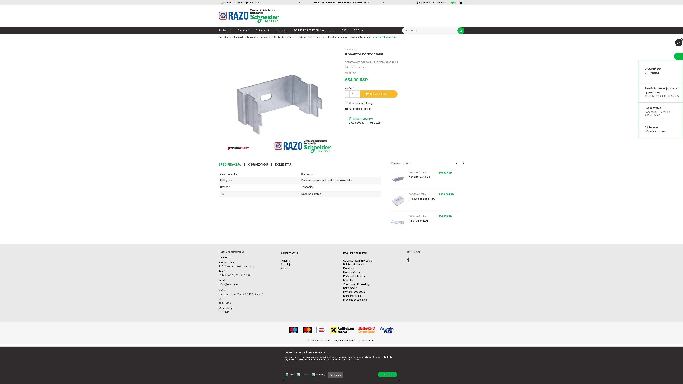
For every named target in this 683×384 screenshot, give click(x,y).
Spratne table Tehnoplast (312, 37)
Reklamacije (350, 288)
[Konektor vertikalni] (398, 179)
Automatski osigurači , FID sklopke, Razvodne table (272, 37)
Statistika (305, 374)
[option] (359, 2)
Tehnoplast (307, 187)
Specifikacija (230, 164)
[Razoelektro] (249, 16)
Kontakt (285, 268)
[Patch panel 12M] (398, 223)
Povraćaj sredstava (354, 291)
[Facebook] (408, 259)
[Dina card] (321, 330)
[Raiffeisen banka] (342, 330)
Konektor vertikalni (420, 176)
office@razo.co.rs (655, 131)
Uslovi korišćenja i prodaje (357, 260)
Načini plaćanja (351, 272)
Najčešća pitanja (352, 295)
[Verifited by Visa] (387, 330)
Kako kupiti (349, 268)
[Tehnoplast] (238, 148)
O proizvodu (258, 164)
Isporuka (348, 280)
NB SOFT (349, 340)
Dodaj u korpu (379, 94)
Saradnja (286, 264)
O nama (285, 260)
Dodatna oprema (311, 194)
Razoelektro (225, 37)
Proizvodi (238, 37)
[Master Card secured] (367, 330)
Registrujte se (440, 2)
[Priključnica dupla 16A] (398, 201)
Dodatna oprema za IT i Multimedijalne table (349, 37)
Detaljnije (289, 366)
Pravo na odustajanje (355, 299)
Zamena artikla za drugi (356, 284)
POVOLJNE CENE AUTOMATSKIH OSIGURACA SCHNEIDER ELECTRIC (359, 2)
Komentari (283, 164)
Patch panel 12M (418, 220)
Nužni (292, 374)
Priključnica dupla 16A (422, 198)
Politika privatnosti (353, 264)
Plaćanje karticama (354, 276)
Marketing (320, 374)
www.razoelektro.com (326, 340)
